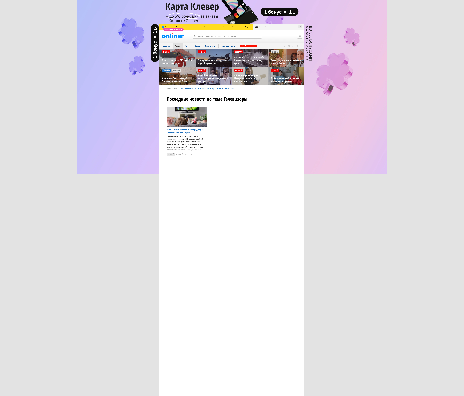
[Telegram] (284, 46)
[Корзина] (299, 36)
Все (181, 89)
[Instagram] (288, 46)
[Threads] (301, 46)
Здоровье (189, 89)
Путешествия (223, 89)
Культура (211, 89)
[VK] (293, 46)
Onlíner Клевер (265, 27)
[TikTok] (297, 46)
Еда (232, 89)
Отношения (200, 89)
